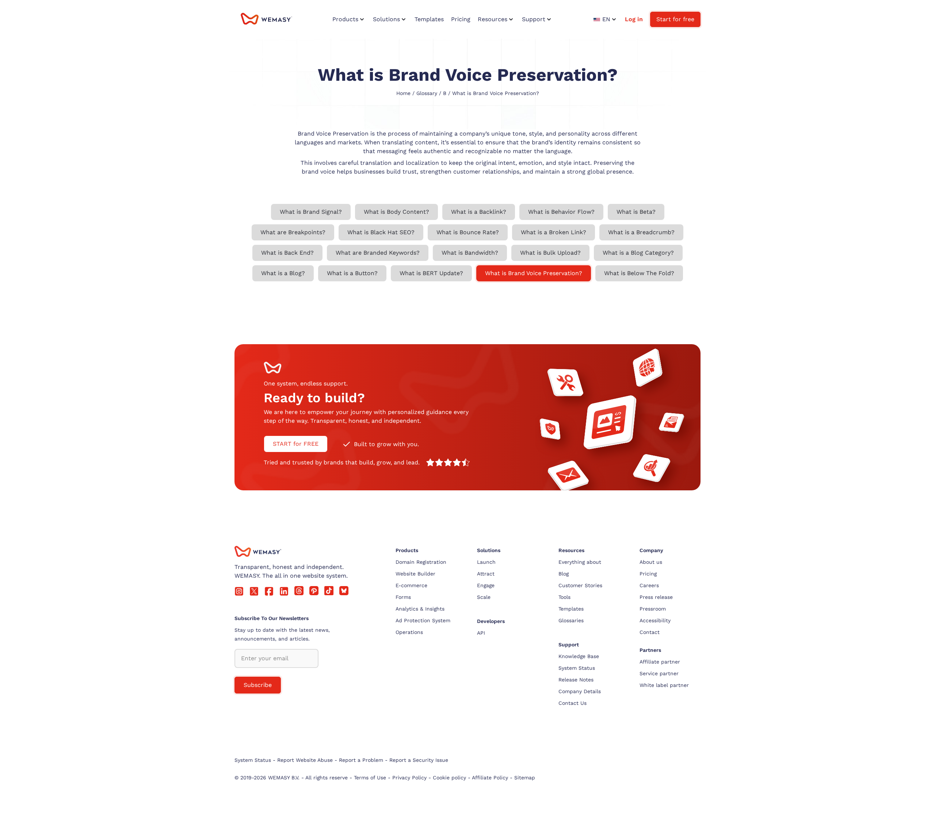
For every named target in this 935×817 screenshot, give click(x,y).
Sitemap (524, 777)
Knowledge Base (578, 656)
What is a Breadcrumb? (641, 232)
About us (651, 562)
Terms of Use (370, 777)
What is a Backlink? (478, 211)
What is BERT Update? (431, 273)
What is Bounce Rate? (467, 232)
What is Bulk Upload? (550, 252)
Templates (571, 609)
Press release (656, 597)
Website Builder (415, 574)
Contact (650, 632)
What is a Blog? (283, 273)
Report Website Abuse (305, 760)
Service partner (659, 673)
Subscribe (258, 684)
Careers (649, 585)
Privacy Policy (409, 777)
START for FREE (295, 443)
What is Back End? (287, 252)
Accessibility (655, 620)
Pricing (648, 574)
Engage (486, 585)
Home (403, 93)
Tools (564, 597)
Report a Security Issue (418, 760)
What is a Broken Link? (553, 232)
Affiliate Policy (490, 777)
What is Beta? (636, 211)
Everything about (579, 562)
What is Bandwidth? (470, 252)
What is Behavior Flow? (561, 211)
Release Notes (576, 680)
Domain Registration (421, 562)
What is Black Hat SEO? (381, 232)
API (481, 633)
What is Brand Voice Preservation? (533, 273)
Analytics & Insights (420, 609)
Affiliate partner (660, 662)
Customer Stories (580, 585)
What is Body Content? (396, 211)
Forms (403, 597)
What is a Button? (352, 273)
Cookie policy (449, 777)
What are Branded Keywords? (378, 252)
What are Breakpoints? (292, 232)
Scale (484, 597)
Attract (486, 574)
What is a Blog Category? (638, 252)
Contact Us (572, 703)
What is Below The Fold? (639, 273)
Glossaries (571, 620)
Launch (486, 562)
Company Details (579, 691)
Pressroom (653, 609)
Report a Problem (361, 760)
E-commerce (411, 585)
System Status (576, 668)
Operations (409, 632)
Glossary (426, 93)
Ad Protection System (423, 620)
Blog (563, 574)
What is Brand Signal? (311, 211)
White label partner (664, 685)
